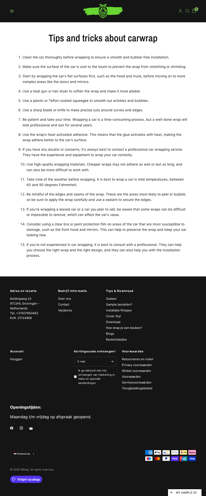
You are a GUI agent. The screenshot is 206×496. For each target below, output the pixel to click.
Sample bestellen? (119, 304)
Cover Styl (113, 316)
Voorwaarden (133, 351)
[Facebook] (14, 428)
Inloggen (16, 359)
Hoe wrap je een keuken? (124, 328)
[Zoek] (187, 11)
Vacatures (65, 310)
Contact (63, 304)
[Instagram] (24, 428)
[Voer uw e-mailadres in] (112, 361)
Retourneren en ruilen (137, 359)
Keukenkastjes (116, 339)
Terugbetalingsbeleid (137, 388)
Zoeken (111, 299)
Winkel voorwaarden (136, 371)
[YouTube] (33, 428)
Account (17, 351)
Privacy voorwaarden (137, 365)
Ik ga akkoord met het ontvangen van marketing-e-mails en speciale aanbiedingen (97, 377)
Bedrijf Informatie (72, 290)
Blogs (110, 333)
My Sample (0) (186, 492)
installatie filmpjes (119, 310)
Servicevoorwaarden (136, 382)
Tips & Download (119, 290)
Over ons (64, 299)
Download (113, 322)
